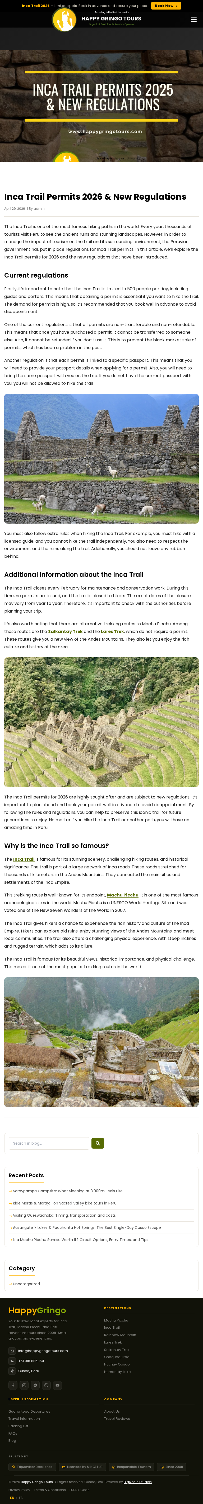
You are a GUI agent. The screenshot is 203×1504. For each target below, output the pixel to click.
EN (12, 1498)
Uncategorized (26, 1284)
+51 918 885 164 (31, 1360)
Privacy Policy (19, 1490)
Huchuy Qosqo (117, 1364)
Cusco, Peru (28, 1370)
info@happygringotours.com (43, 1350)
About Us (112, 1411)
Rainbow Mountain (120, 1334)
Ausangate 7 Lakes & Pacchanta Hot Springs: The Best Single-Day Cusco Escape (87, 1227)
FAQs (12, 1433)
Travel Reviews (117, 1418)
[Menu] (194, 19)
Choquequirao (117, 1356)
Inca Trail (24, 859)
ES (21, 1498)
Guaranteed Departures (29, 1411)
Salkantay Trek (117, 1349)
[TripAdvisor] (35, 1385)
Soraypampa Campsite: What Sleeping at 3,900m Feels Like (68, 1191)
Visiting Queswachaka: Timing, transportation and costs (64, 1215)
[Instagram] (24, 1385)
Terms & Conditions (50, 1490)
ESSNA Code (79, 1490)
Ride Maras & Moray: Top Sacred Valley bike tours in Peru (65, 1203)
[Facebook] (12, 1385)
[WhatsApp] (46, 1385)
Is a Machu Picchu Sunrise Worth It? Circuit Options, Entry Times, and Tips (80, 1239)
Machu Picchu (116, 1320)
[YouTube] (57, 1385)
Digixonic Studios (138, 1482)
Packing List (18, 1426)
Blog (12, 1440)
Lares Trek (113, 1342)
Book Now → (166, 5)
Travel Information (24, 1418)
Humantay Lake (117, 1371)
